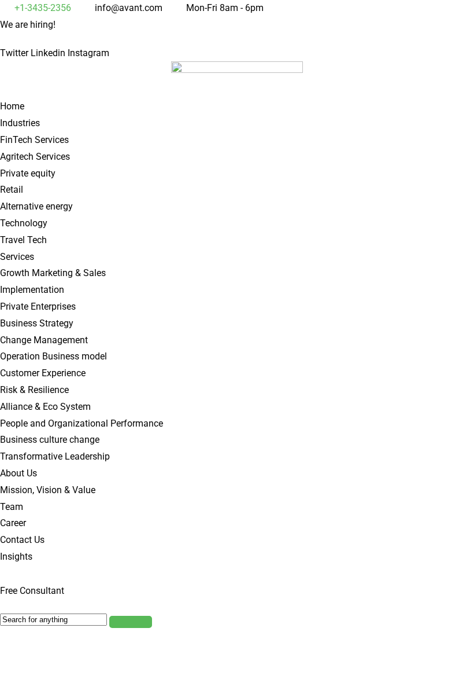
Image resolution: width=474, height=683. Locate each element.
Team (11, 506)
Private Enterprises (38, 306)
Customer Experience (43, 373)
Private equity (27, 173)
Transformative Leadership (55, 456)
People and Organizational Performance (81, 423)
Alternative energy (36, 206)
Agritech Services (35, 156)
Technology (23, 223)
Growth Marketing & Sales (53, 272)
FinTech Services (34, 139)
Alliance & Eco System (45, 406)
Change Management (44, 340)
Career (13, 522)
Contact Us (22, 539)
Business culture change (49, 439)
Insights (16, 556)
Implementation (32, 289)
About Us (18, 473)
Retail (11, 189)
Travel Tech (23, 239)
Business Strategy (36, 323)
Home (12, 106)
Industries (20, 122)
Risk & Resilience (34, 389)
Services (17, 256)
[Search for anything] (130, 622)
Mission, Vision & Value (47, 489)
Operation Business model (53, 356)
